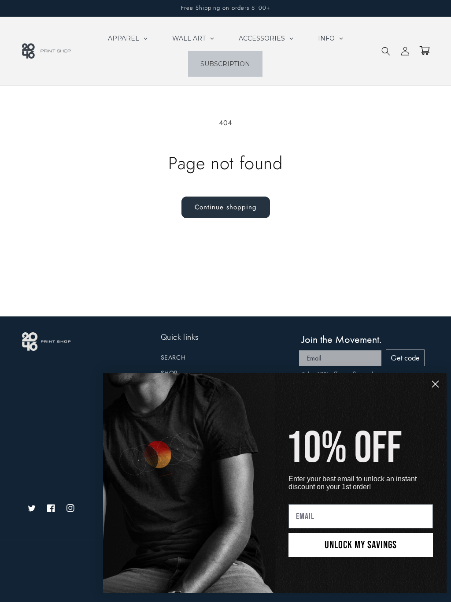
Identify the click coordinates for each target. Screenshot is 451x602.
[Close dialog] (435, 384)
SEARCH (173, 357)
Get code (405, 358)
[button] (386, 51)
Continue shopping (226, 207)
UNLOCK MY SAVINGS (361, 545)
